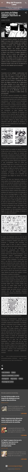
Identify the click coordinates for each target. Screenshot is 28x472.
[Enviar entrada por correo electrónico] (2, 369)
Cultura (13, 372)
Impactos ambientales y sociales (10, 375)
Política (21, 378)
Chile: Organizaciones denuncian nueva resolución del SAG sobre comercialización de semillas (11, 420)
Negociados (14, 378)
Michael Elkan (17, 469)
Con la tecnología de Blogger (14, 466)
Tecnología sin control (7, 381)
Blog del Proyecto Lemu (14, 4)
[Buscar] (26, 3)
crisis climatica (6, 372)
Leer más (24, 413)
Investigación (5, 378)
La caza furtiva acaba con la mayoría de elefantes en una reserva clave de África (10, 398)
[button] (26, 13)
